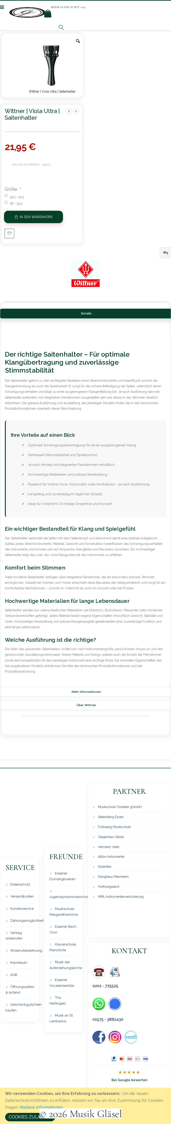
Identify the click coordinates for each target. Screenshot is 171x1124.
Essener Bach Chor (62, 929)
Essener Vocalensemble (61, 983)
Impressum (18, 963)
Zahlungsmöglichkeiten (22, 921)
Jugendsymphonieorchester (63, 897)
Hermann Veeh (108, 847)
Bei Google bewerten (129, 1080)
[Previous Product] (69, 111)
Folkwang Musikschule (114, 827)
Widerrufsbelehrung (22, 951)
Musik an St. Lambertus (61, 1018)
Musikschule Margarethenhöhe (63, 912)
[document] (86, 1105)
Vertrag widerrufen (14, 936)
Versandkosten (22, 896)
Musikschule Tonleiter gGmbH (119, 807)
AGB (13, 975)
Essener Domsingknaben (62, 876)
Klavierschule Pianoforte (62, 947)
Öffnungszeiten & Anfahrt (20, 990)
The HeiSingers (57, 1000)
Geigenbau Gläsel (110, 837)
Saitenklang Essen (110, 817)
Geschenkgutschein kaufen (20, 1007)
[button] (77, 44)
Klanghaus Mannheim (113, 876)
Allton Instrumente (110, 856)
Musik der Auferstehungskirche (63, 965)
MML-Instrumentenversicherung (120, 896)
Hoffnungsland (108, 886)
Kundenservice (22, 909)
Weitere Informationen (41, 1107)
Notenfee (104, 866)
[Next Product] (76, 111)
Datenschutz (20, 884)
